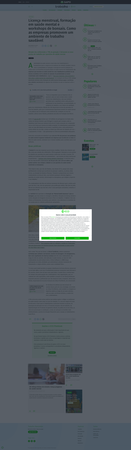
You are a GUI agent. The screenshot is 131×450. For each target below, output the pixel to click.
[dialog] (65, 225)
